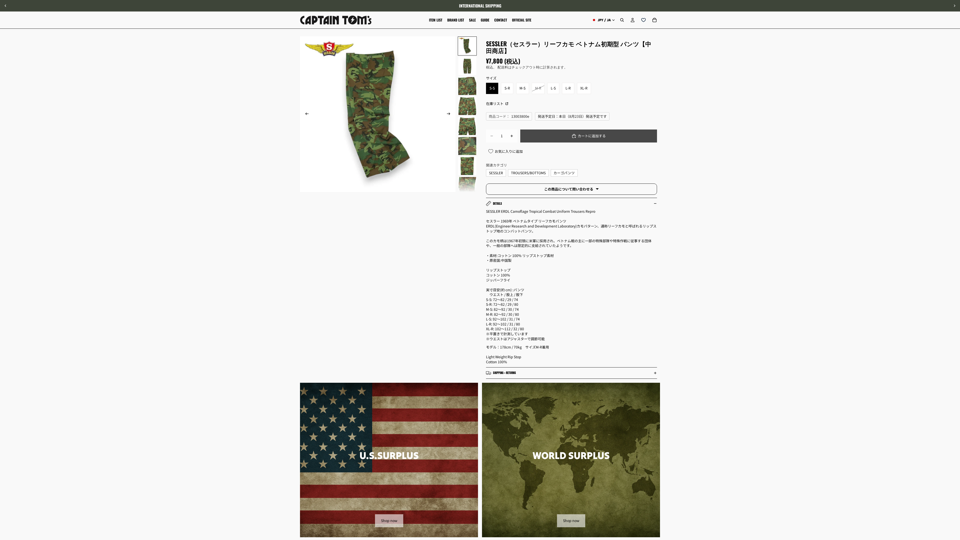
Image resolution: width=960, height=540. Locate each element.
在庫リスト (495, 103)
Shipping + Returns (504, 372)
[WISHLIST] (643, 20)
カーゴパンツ (564, 172)
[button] (954, 498)
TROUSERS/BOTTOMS (528, 172)
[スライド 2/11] (467, 66)
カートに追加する (592, 135)
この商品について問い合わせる (568, 189)
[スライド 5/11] (467, 126)
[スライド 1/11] (467, 46)
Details (497, 203)
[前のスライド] (5, 5)
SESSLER (496, 172)
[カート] (654, 20)
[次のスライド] (954, 5)
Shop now (389, 520)
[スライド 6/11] (467, 146)
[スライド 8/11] (467, 186)
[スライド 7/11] (467, 166)
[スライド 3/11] (467, 86)
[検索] (622, 20)
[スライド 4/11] (467, 106)
